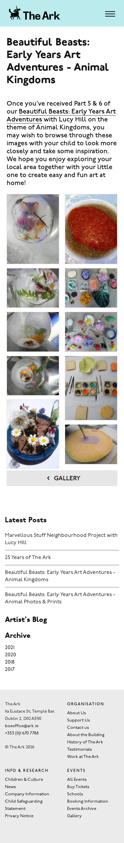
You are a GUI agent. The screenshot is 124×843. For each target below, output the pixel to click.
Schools (75, 794)
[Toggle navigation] (110, 14)
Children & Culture (24, 779)
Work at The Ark (83, 757)
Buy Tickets (78, 787)
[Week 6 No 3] (91, 331)
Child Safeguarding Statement (24, 805)
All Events (77, 779)
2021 (10, 647)
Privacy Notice (19, 816)
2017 (10, 669)
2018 (10, 662)
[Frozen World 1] (33, 229)
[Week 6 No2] (91, 288)
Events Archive (81, 809)
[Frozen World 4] (33, 375)
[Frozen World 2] (33, 288)
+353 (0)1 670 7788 (22, 733)
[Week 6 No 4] (91, 388)
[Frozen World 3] (33, 331)
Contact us (78, 728)
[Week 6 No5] (91, 444)
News (10, 787)
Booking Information (87, 801)
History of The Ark (85, 742)
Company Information (27, 794)
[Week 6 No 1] (91, 229)
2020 (10, 655)
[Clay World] (33, 434)
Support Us (78, 720)
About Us (76, 713)
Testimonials (79, 749)
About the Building (85, 735)
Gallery (66, 479)
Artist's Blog (26, 620)
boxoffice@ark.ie (21, 726)
